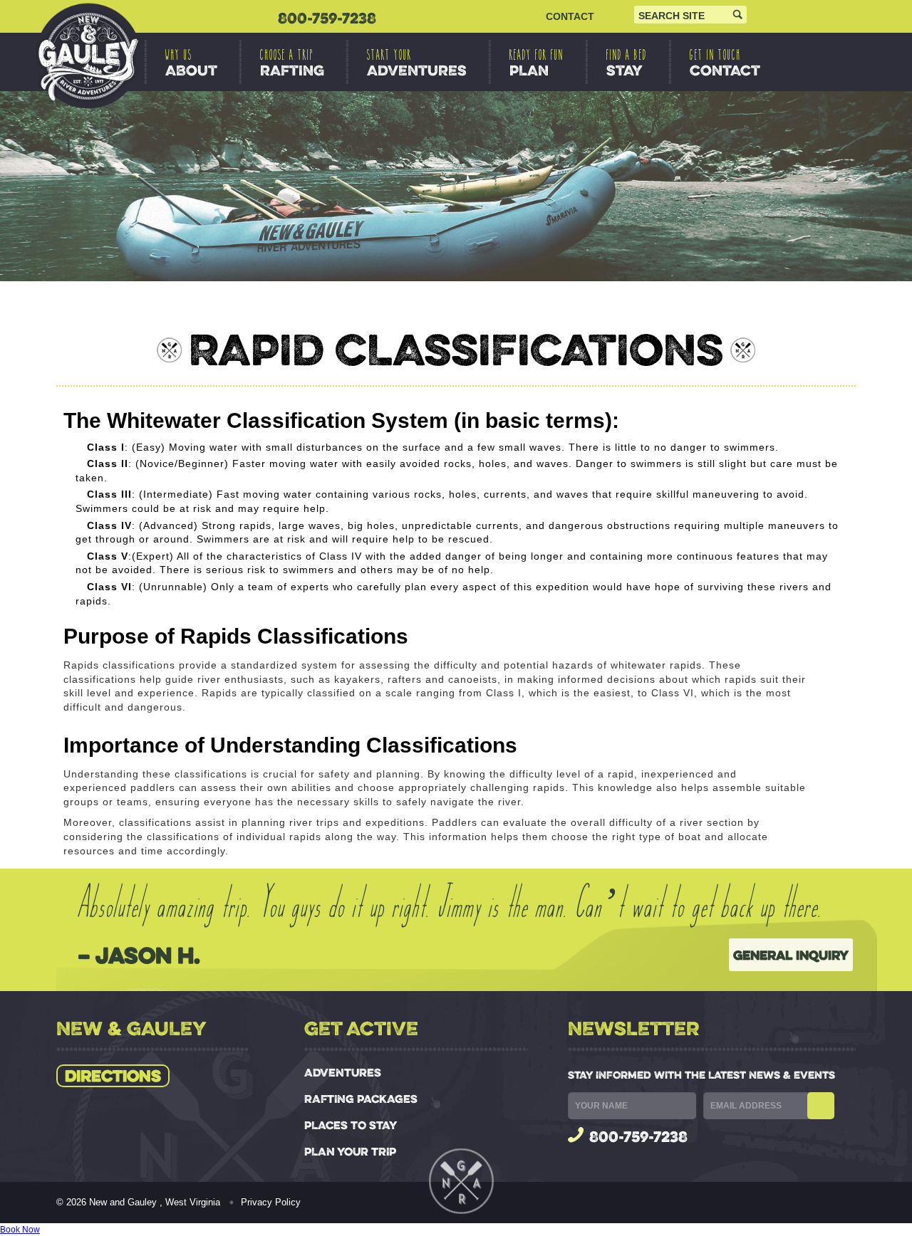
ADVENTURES (417, 63)
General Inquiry (791, 954)
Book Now (20, 1230)
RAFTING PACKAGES (361, 1099)
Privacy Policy (271, 1202)
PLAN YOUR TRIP (350, 1151)
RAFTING (292, 63)
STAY (626, 63)
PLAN (536, 63)
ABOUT (191, 63)
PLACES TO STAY (350, 1125)
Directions (113, 1075)
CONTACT (570, 16)
